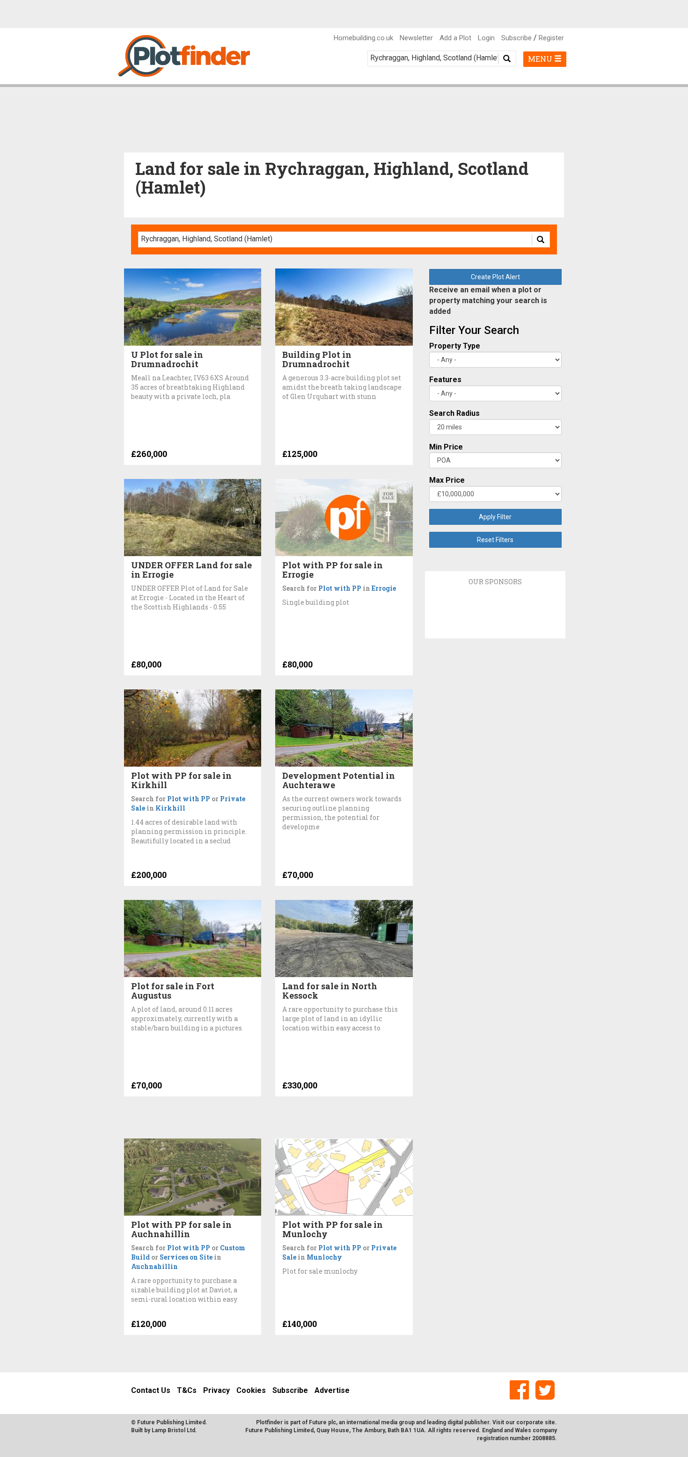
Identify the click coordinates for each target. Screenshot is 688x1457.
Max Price (447, 480)
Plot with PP (339, 588)
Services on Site (186, 1257)
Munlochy (324, 1257)
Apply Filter (495, 517)
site (550, 1422)
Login (486, 38)
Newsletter (416, 38)
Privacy (216, 1390)
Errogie (384, 588)
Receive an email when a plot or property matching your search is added (488, 300)
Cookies (251, 1390)
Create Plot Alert (495, 277)
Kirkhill (170, 808)
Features (445, 379)
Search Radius (454, 413)
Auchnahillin (154, 1266)
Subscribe (516, 38)
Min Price (446, 446)
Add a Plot (455, 38)
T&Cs (187, 1390)
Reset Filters (495, 540)
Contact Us (150, 1390)
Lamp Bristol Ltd (173, 1430)
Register (551, 38)
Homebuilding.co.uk (363, 38)
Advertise (332, 1390)
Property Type (454, 345)
